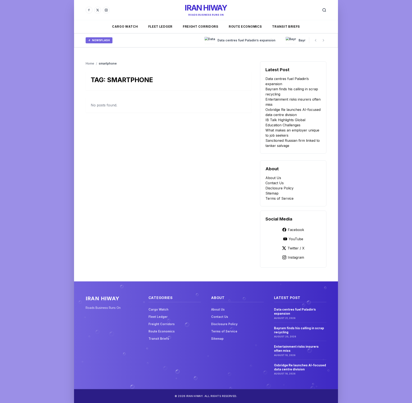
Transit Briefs (286, 26)
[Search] (324, 10)
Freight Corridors (200, 26)
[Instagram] (106, 10)
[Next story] (323, 40)
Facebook (296, 230)
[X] (97, 10)
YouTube (296, 239)
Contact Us (274, 183)
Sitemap (272, 193)
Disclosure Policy (279, 188)
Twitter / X (296, 248)
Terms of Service (279, 198)
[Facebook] (89, 10)
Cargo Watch (125, 26)
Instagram (296, 257)
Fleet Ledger (160, 26)
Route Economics (245, 26)
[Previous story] (316, 40)
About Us (273, 178)
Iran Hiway (206, 7)
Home (90, 63)
